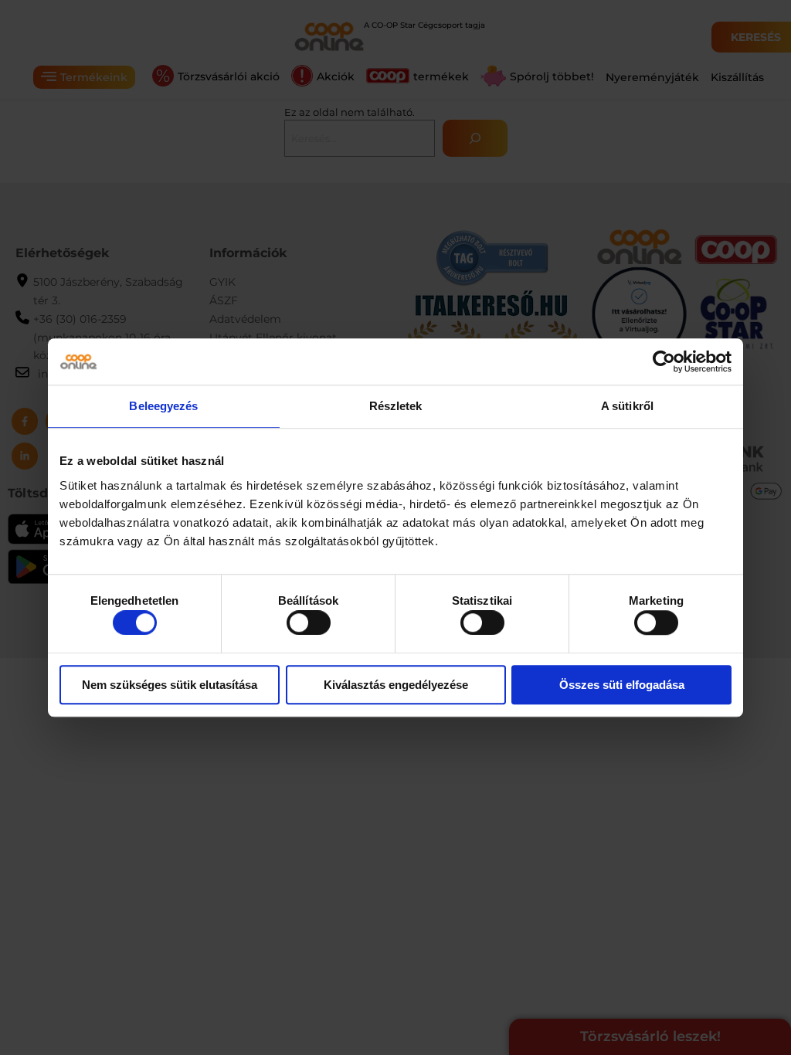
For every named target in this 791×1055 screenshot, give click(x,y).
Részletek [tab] (396, 405)
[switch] (309, 622)
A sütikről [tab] (627, 405)
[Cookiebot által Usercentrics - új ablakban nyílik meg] (664, 361)
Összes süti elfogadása (621, 684)
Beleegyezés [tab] (163, 405)
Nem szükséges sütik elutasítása (169, 684)
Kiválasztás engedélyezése (396, 684)
